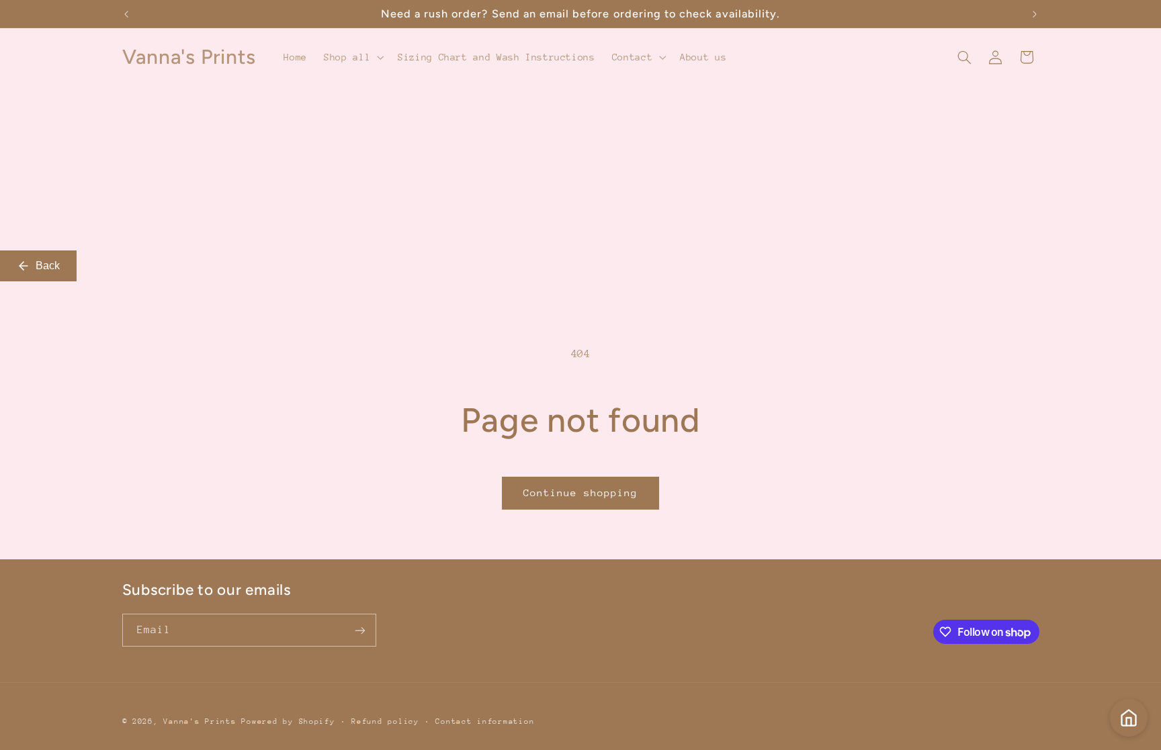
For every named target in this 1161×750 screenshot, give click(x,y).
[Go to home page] (1129, 718)
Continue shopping (580, 492)
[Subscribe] (359, 630)
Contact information (484, 721)
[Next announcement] (1034, 14)
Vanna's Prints (199, 721)
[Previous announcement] (126, 14)
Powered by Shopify (288, 721)
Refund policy (385, 721)
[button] (353, 57)
